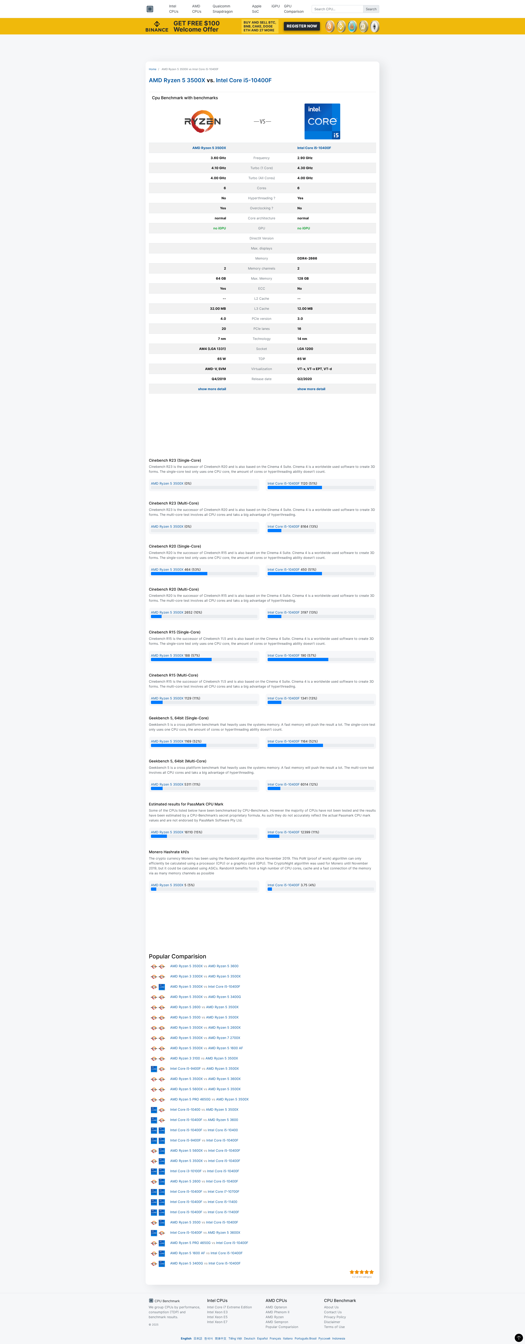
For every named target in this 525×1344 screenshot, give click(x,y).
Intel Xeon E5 (217, 1317)
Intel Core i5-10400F (244, 80)
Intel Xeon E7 (217, 1322)
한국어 (208, 1338)
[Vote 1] (351, 1272)
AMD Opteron (276, 1307)
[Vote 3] (361, 1272)
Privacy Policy (335, 1317)
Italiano (288, 1338)
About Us (331, 1307)
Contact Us (333, 1312)
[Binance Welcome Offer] (157, 26)
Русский (324, 1338)
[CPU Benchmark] (150, 9)
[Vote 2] (356, 1272)
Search (371, 9)
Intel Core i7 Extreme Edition (229, 1307)
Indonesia (338, 1338)
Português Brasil (305, 1338)
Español (262, 1338)
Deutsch (249, 1338)
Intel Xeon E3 (217, 1312)
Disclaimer (332, 1322)
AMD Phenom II (277, 1312)
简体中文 (220, 1338)
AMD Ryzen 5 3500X (177, 80)
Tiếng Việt (235, 1338)
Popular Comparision (282, 1327)
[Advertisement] (262, 48)
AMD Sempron (277, 1322)
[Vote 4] (366, 1272)
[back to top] (519, 1338)
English (186, 1338)
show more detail (212, 389)
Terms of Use (334, 1327)
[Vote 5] (371, 1272)
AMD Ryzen (275, 1317)
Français (275, 1338)
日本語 (198, 1338)
